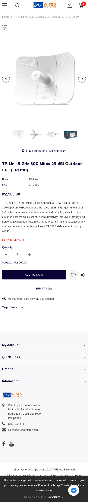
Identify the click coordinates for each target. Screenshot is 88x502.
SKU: (5, 184)
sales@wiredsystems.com (23, 429)
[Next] (82, 78)
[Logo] (44, 5)
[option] (44, 78)
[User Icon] (69, 5)
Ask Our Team (57, 150)
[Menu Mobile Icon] (4, 5)
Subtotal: (7, 262)
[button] (73, 491)
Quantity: (7, 247)
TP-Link (33, 179)
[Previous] (6, 78)
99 (9, 298)
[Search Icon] (21, 5)
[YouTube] (11, 443)
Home (5, 16)
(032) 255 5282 (17, 423)
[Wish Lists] (73, 274)
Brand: (6, 179)
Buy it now (44, 288)
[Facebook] (3, 443)
